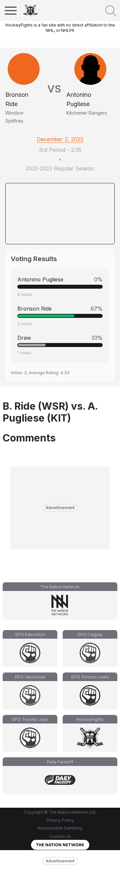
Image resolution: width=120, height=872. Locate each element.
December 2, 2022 (60, 139)
